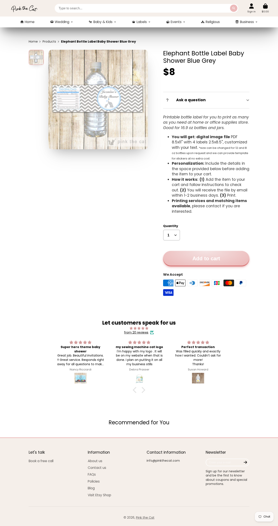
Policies (94, 481)
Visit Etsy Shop (99, 495)
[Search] (233, 8)
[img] (139, 328)
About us (95, 461)
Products (49, 42)
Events (176, 22)
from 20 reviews (136, 332)
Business (247, 22)
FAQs (92, 474)
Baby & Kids (103, 22)
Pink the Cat (145, 517)
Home (30, 22)
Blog (91, 488)
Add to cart (206, 258)
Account (251, 8)
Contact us (97, 467)
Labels (142, 22)
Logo (24, 8)
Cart (265, 8)
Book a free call (41, 461)
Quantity (170, 226)
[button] (136, 390)
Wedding (62, 22)
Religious (213, 22)
